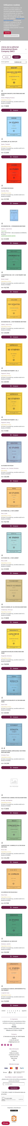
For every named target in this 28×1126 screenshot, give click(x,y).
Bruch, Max (4, 849)
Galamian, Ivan (5, 468)
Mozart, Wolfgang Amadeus (7, 97)
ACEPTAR (7, 32)
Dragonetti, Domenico (6, 655)
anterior (3, 1010)
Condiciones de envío (14, 1054)
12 (14, 1012)
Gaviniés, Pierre (5, 190)
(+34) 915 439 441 (14, 1040)
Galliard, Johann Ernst (6, 228)
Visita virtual (14, 1058)
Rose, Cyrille (4, 513)
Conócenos (14, 1051)
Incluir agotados (5, 61)
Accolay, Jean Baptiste (6, 800)
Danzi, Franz (4, 704)
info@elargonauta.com (14, 1042)
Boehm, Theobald (5, 144)
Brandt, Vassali (4, 279)
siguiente (24, 1010)
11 (12, 1012)
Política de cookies (14, 1053)
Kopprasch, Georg (5, 373)
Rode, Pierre (4, 894)
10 (10, 1012)
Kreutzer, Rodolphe (14, 468)
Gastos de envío (14, 1056)
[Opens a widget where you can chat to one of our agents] (5, 1123)
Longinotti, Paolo (5, 993)
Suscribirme (14, 1088)
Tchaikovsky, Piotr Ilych (7, 609)
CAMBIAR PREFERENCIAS (11, 35)
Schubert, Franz (5, 755)
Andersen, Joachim (5, 944)
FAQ (14, 1060)
